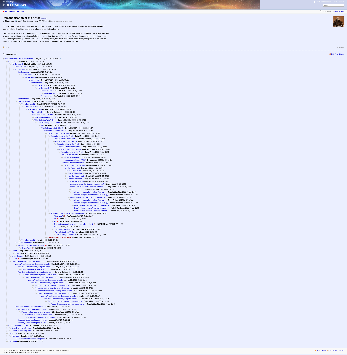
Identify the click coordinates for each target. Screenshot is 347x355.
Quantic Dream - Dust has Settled (19, 59)
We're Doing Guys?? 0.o (64, 232)
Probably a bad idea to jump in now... (29, 307)
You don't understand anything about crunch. (29, 261)
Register (341, 2)
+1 (42, 125)
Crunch (11, 61)
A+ (55, 221)
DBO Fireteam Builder (324, 2)
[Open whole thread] (60, 59)
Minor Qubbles (17, 256)
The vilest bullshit (25, 101)
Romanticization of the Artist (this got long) (67, 213)
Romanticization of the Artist (55, 131)
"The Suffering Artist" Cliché (42, 115)
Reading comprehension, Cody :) (34, 269)
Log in (335, 2)
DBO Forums (14, 5)
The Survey (12, 333)
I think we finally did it (62, 229)
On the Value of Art (72, 168)
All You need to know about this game (30, 339)
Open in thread (339, 11)
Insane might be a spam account (31, 245)
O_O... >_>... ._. (78, 189)
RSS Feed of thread (337, 54)
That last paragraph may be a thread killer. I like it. (73, 224)
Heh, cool (15, 336)
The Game (12, 341)
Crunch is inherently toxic (18, 325)
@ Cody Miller (67, 21)
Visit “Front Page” (8, 2)
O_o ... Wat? (26, 248)
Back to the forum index (14, 11)
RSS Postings (321, 350)
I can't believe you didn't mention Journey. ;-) (86, 184)
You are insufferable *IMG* (75, 160)
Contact (341, 350)
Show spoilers (327, 11)
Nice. (56, 227)
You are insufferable (70, 155)
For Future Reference (23, 243)
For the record (17, 64)
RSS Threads (332, 350)
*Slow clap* (58, 216)
